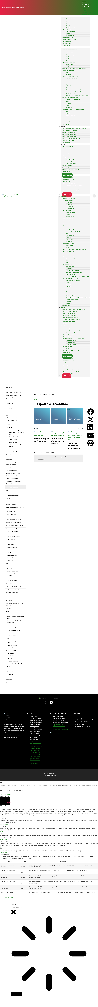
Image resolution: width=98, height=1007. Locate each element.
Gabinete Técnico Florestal (72, 119)
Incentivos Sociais (11, 558)
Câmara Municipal (67, 30)
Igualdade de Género (12, 547)
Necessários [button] (3, 852)
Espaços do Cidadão (70, 152)
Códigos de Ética (67, 187)
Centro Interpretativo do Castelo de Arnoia (16, 445)
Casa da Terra (12, 449)
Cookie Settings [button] (4, 796)
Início (35, 394)
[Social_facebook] (47, 702)
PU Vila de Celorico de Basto (15, 648)
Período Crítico (10, 653)
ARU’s (67, 101)
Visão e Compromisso (68, 177)
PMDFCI (9, 666)
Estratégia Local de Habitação (73, 99)
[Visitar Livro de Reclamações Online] (57, 733)
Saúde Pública (10, 578)
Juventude (68, 74)
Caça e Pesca (10, 658)
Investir (63, 127)
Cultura (68, 66)
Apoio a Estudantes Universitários (74, 92)
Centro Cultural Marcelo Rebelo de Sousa (16, 433)
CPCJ (67, 82)
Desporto (68, 72)
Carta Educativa (70, 88)
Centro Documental (13, 442)
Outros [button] (2, 847)
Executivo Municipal (70, 32)
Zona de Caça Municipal (14, 661)
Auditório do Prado (13, 452)
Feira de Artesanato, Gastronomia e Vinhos (15, 424)
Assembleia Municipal (68, 20)
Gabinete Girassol (11, 534)
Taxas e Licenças (67, 167)
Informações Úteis (35, 732)
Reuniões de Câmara (70, 35)
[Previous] (78, 428)
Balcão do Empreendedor (36, 720)
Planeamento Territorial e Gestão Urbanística (73, 109)
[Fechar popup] (85, 901)
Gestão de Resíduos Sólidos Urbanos (74, 51)
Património (9, 427)
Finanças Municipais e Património (71, 169)
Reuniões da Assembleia (71, 28)
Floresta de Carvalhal (12, 669)
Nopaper (68, 113)
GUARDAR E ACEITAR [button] (6, 898)
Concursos (68, 103)
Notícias (84, 1)
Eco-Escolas (68, 57)
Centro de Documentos (68, 154)
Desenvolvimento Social (71, 78)
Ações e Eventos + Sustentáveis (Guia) (72, 189)
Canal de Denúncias (86, 4)
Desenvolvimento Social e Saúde (70, 76)
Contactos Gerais (34, 734)
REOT (8, 638)
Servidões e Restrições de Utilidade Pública (15, 642)
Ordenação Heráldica (68, 41)
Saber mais (38, 421)
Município (63, 16)
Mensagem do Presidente (69, 18)
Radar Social (10, 560)
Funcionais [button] (3, 817)
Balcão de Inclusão (11, 545)
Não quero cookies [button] (5, 790)
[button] (90, 412)
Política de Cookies (58, 717)
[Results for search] (49, 954)
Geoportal (68, 111)
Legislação (68, 105)
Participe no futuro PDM (14, 630)
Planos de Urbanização (12, 645)
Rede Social (9, 550)
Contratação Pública (71, 160)
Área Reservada (34, 739)
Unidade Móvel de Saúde (12, 571)
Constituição (69, 22)
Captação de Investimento (69, 135)
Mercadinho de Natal (12, 420)
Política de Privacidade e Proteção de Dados (59, 719)
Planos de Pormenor (11, 636)
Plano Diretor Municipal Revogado (16, 628)
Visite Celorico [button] (67, 195)
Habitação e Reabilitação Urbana (70, 98)
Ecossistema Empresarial (69, 133)
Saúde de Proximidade (12, 581)
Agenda (84, 2)
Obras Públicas (66, 125)
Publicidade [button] (3, 839)
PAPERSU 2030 (69, 53)
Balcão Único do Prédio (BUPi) (73, 150)
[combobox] (49, 907)
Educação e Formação (68, 84)
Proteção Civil (66, 171)
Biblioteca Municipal (13, 437)
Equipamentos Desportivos (13, 496)
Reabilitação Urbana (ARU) (12, 592)
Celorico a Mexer (11, 539)
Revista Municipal (67, 43)
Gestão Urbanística (70, 115)
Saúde (67, 80)
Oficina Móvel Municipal (12, 531)
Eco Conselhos (69, 59)
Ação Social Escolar (70, 86)
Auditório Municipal (13, 439)
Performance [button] (4, 824)
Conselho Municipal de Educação (73, 90)
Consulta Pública (67, 156)
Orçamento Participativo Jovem (14, 501)
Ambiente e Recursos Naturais (70, 49)
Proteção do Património (69, 183)
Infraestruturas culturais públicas (14, 430)
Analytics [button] (3, 832)
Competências (69, 26)
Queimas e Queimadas (12, 672)
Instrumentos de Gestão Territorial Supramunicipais (15, 621)
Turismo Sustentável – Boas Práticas (71, 191)
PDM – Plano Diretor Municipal (14, 625)
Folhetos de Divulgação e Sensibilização (14, 574)
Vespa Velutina (10, 656)
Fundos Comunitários (71, 164)
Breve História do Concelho (69, 39)
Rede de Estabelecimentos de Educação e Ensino (77, 96)
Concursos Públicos (70, 162)
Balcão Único (69, 148)
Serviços (63, 144)
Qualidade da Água (70, 55)
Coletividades (10, 457)
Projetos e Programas (71, 94)
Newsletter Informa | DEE (69, 140)
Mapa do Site (33, 737)
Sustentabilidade (67, 175)
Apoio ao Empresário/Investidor (70, 136)
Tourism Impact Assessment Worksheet (72, 185)
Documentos (69, 24)
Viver (62, 47)
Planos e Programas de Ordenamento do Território (78, 117)
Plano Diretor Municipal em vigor (16, 633)
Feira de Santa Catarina (12, 418)
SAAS (8, 542)
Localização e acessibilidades (70, 131)
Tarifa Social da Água (12, 555)
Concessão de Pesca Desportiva (16, 664)
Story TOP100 (66, 181)
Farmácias (9, 568)
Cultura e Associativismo (69, 63)
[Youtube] (51, 702)
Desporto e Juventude (68, 70)
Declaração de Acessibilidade (60, 722)
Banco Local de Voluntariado (13, 537)
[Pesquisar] (94, 196)
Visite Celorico (67, 376)
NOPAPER (8, 611)
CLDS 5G (9, 553)
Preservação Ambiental (68, 179)
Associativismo (69, 65)
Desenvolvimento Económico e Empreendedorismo (75, 68)
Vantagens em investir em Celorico (71, 138)
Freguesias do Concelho (68, 37)
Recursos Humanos (67, 166)
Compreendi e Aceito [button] (17, 790)
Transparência (66, 45)
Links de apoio (66, 142)
